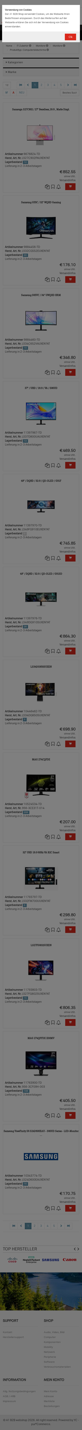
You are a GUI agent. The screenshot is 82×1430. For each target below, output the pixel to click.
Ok (70, 37)
